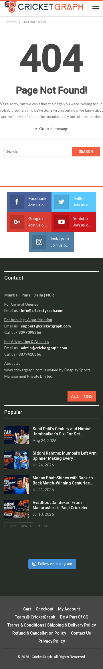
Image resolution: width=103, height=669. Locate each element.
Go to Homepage (53, 128)
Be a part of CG (74, 617)
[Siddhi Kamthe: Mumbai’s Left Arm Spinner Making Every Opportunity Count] (16, 460)
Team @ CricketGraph (35, 617)
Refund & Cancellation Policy (39, 633)
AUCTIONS (81, 396)
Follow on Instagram (55, 563)
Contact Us (81, 633)
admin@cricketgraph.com (44, 348)
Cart (27, 609)
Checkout (44, 609)
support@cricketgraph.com (46, 326)
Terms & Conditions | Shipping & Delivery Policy (51, 625)
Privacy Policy (51, 641)
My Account (69, 609)
